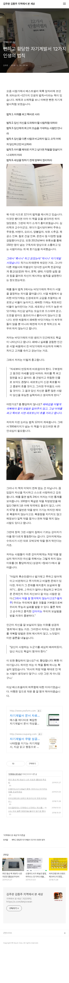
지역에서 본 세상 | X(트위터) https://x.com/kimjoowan (19, 900)
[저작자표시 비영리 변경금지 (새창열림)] (43, 763)
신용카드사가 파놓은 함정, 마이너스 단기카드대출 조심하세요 (27, 790)
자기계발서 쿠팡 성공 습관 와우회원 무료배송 (23, 739)
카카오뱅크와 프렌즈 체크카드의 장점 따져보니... (27, 799)
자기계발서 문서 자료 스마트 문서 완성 (23, 715)
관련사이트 (7, 933)
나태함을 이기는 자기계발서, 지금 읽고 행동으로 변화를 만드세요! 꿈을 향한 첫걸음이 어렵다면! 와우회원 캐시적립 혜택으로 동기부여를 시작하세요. (25, 745)
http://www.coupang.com (23, 734)
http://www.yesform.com (23, 710)
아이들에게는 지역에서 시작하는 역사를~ (26, 807)
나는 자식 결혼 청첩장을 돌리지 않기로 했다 (27, 811)
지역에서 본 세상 (15, 774)
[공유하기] (17, 763)
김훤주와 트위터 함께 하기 (13, 943)
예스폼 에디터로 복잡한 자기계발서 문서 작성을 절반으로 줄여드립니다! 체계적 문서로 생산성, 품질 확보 (24, 721)
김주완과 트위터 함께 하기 (13, 938)
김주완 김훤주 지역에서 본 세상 (19, 3)
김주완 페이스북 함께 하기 (13, 949)
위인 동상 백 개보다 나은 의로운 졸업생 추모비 (27, 781)
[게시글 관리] (21, 763)
